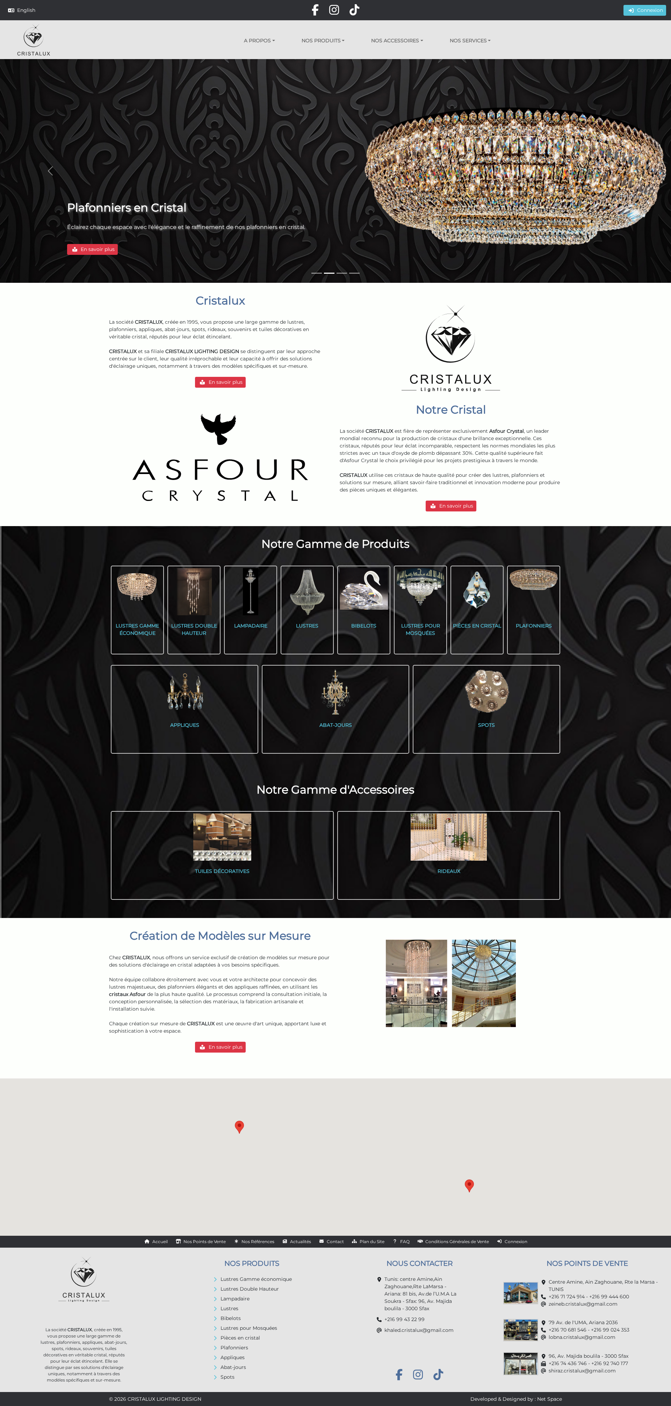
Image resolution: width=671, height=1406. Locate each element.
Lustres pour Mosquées (249, 1328)
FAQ (405, 1241)
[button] (259, 40)
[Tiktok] (354, 9)
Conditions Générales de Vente (457, 1241)
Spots (228, 1377)
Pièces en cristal (240, 1338)
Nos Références (257, 1241)
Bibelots (231, 1318)
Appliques (233, 1357)
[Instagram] (334, 9)
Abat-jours (233, 1367)
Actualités (300, 1241)
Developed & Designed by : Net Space (516, 1399)
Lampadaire (235, 1299)
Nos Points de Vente (204, 1241)
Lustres (229, 1308)
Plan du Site (372, 1241)
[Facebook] (315, 9)
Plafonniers (234, 1347)
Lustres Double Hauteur (250, 1289)
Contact (335, 1241)
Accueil (160, 1241)
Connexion (516, 1241)
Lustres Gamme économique (256, 1279)
